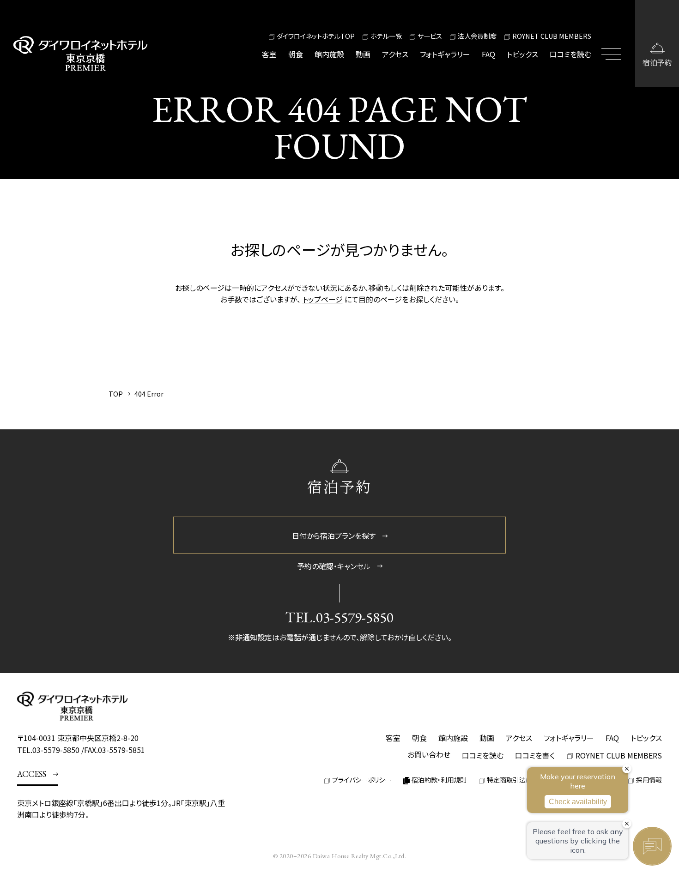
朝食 (295, 54)
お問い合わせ (428, 754)
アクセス (395, 54)
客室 (269, 54)
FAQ (488, 54)
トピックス (522, 54)
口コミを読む (570, 54)
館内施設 (329, 54)
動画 (363, 54)
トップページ (323, 299)
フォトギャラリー (445, 54)
